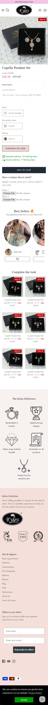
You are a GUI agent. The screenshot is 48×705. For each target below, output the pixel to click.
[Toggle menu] (3, 10)
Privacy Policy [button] (35, 693)
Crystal (11, 125)
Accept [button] (24, 700)
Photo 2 (5, 196)
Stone (4, 107)
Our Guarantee (8, 571)
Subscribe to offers (24, 650)
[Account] (39, 10)
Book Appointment (10, 558)
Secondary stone (9, 120)
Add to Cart (24, 170)
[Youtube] (8, 661)
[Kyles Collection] (24, 10)
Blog (4, 583)
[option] (24, 40)
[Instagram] (13, 661)
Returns (5, 579)
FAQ (4, 587)
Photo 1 (5, 190)
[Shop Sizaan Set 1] (17, 259)
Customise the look (15, 148)
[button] (17, 240)
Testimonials (7, 592)
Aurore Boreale (15, 113)
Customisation (8, 567)
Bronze (12, 138)
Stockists (5, 562)
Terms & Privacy (9, 600)
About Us (6, 596)
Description (7, 84)
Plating (5, 133)
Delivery (5, 575)
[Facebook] (3, 661)
